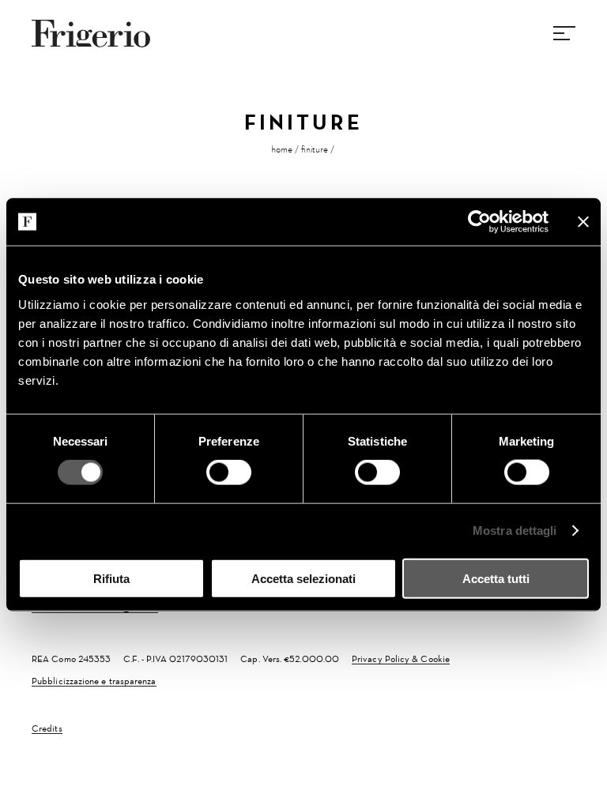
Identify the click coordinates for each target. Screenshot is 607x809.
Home (281, 149)
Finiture (314, 149)
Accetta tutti (496, 578)
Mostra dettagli (515, 530)
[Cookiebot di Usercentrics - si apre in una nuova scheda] (479, 222)
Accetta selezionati (303, 578)
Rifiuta (111, 578)
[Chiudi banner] (583, 222)
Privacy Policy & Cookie (401, 658)
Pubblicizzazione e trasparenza (94, 681)
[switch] (228, 472)
